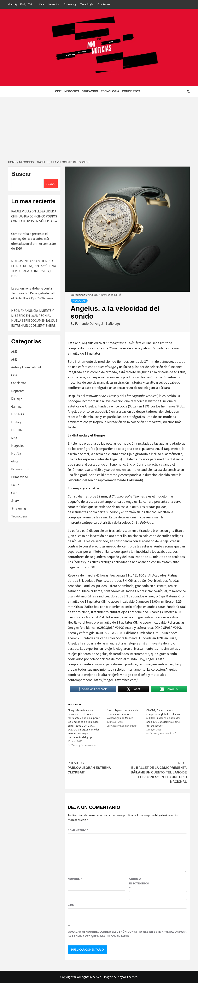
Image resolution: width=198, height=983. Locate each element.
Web (71, 905)
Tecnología (86, 4)
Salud (15, 485)
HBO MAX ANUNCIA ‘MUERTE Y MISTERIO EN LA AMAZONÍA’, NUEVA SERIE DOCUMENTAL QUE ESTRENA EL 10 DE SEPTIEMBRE (34, 318)
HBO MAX (17, 414)
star (14, 493)
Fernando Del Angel (89, 323)
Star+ (15, 500)
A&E (14, 351)
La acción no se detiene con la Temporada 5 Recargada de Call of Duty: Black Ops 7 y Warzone (33, 293)
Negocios (54, 4)
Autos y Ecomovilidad (26, 367)
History (16, 422)
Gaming (16, 406)
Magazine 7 (111, 977)
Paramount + (20, 469)
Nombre (75, 879)
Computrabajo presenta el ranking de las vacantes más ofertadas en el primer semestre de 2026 (33, 241)
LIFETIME (17, 430)
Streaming (70, 4)
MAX (14, 438)
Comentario (78, 830)
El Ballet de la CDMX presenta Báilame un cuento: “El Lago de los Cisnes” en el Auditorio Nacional (159, 772)
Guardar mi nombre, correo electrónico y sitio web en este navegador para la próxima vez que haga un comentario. (127, 934)
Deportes (17, 391)
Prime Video (19, 477)
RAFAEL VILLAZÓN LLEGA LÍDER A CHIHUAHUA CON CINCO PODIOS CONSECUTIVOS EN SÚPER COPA (34, 216)
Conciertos (103, 4)
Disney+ (16, 398)
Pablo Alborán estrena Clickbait (89, 767)
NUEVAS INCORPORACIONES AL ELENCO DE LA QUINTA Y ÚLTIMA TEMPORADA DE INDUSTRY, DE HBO (33, 268)
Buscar (21, 174)
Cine (41, 4)
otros (15, 461)
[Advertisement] (99, 126)
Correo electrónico (138, 883)
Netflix (16, 453)
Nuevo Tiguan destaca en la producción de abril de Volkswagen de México (122, 714)
